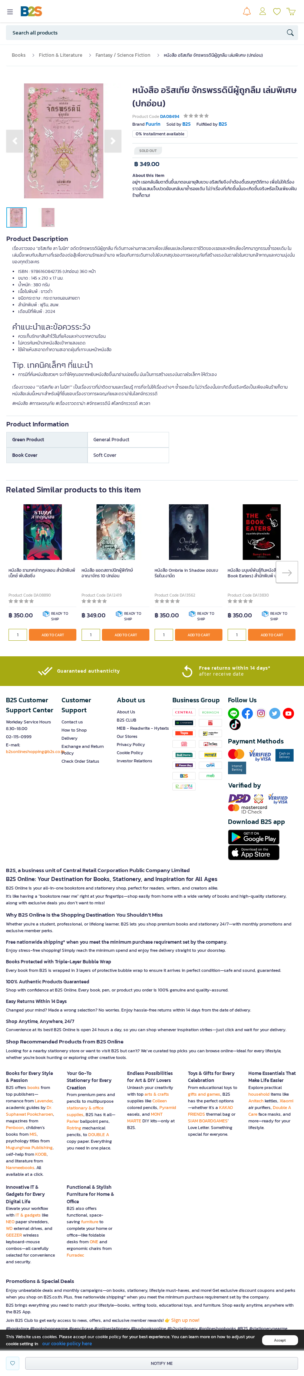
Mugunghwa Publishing (29, 1147)
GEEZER (14, 1235)
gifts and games (204, 1094)
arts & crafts (157, 1094)
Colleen (159, 1101)
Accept (280, 1340)
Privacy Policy (131, 744)
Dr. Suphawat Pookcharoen (29, 1111)
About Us (126, 712)
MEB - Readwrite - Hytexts (143, 728)
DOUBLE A (98, 1134)
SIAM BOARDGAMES (208, 1121)
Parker (73, 1121)
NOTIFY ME (162, 1363)
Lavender (43, 1101)
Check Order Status (80, 761)
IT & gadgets (28, 1215)
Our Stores (127, 736)
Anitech (256, 1101)
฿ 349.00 (146, 164)
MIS (33, 1134)
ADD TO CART (53, 635)
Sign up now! (185, 1320)
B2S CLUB (126, 720)
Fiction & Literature (60, 55)
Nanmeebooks (20, 1167)
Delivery (69, 738)
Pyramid (167, 1107)
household (259, 1094)
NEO (10, 1221)
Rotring (74, 1128)
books (33, 1087)
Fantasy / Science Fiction (123, 55)
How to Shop (74, 730)
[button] (14, 141)
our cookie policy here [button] (67, 1343)
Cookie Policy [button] (130, 752)
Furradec (75, 1255)
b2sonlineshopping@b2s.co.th (35, 751)
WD (9, 1228)
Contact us (72, 722)
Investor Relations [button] (134, 761)
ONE (94, 1241)
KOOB (41, 1154)
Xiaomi (286, 1101)
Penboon (15, 1127)
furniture (89, 1221)
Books (19, 55)
